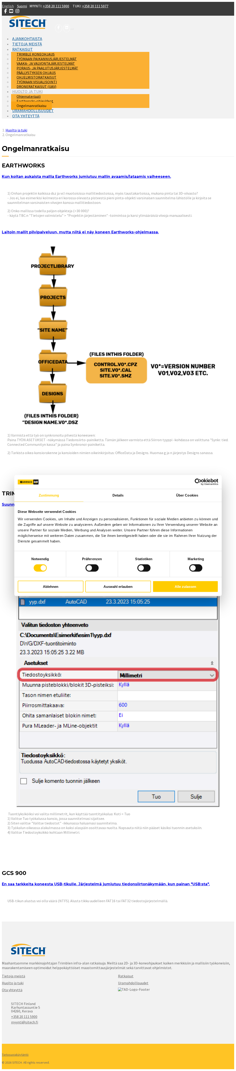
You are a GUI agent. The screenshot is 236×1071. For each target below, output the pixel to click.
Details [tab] (118, 495)
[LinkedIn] (66, 27)
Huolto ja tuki (13, 983)
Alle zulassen (185, 586)
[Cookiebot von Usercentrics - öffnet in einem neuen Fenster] (198, 482)
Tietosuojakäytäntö (15, 1055)
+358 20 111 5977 (95, 6)
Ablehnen (50, 586)
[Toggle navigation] (72, 29)
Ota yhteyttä (12, 990)
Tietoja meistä (13, 976)
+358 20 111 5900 (56, 6)
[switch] (92, 568)
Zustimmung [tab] (49, 495)
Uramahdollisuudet (133, 983)
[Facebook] (58, 27)
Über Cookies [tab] (187, 495)
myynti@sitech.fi (24, 1022)
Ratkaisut (125, 976)
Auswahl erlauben (118, 586)
